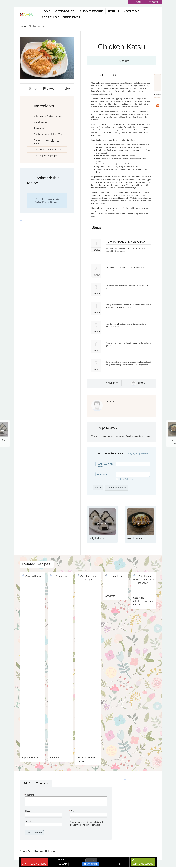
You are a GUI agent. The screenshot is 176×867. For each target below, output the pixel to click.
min (94, 860)
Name (27, 811)
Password (103, 474)
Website (28, 821)
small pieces (40, 122)
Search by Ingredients (60, 17)
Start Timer (90, 864)
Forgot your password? (139, 453)
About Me (131, 11)
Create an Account (116, 487)
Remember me (126, 479)
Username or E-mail (105, 465)
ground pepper (50, 155)
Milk (60, 134)
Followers (51, 851)
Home (45, 11)
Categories (65, 11)
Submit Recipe (91, 11)
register (54, 199)
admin (141, 383)
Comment (112, 383)
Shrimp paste (53, 116)
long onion (39, 128)
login (47, 199)
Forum (113, 11)
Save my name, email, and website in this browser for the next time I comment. (87, 823)
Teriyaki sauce (53, 149)
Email (72, 811)
